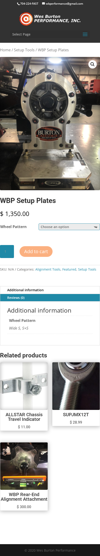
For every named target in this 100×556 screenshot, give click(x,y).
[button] (92, 64)
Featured (69, 269)
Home (5, 49)
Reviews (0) (15, 297)
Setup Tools (24, 49)
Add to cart (36, 251)
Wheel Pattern (13, 226)
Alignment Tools (47, 269)
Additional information (25, 290)
